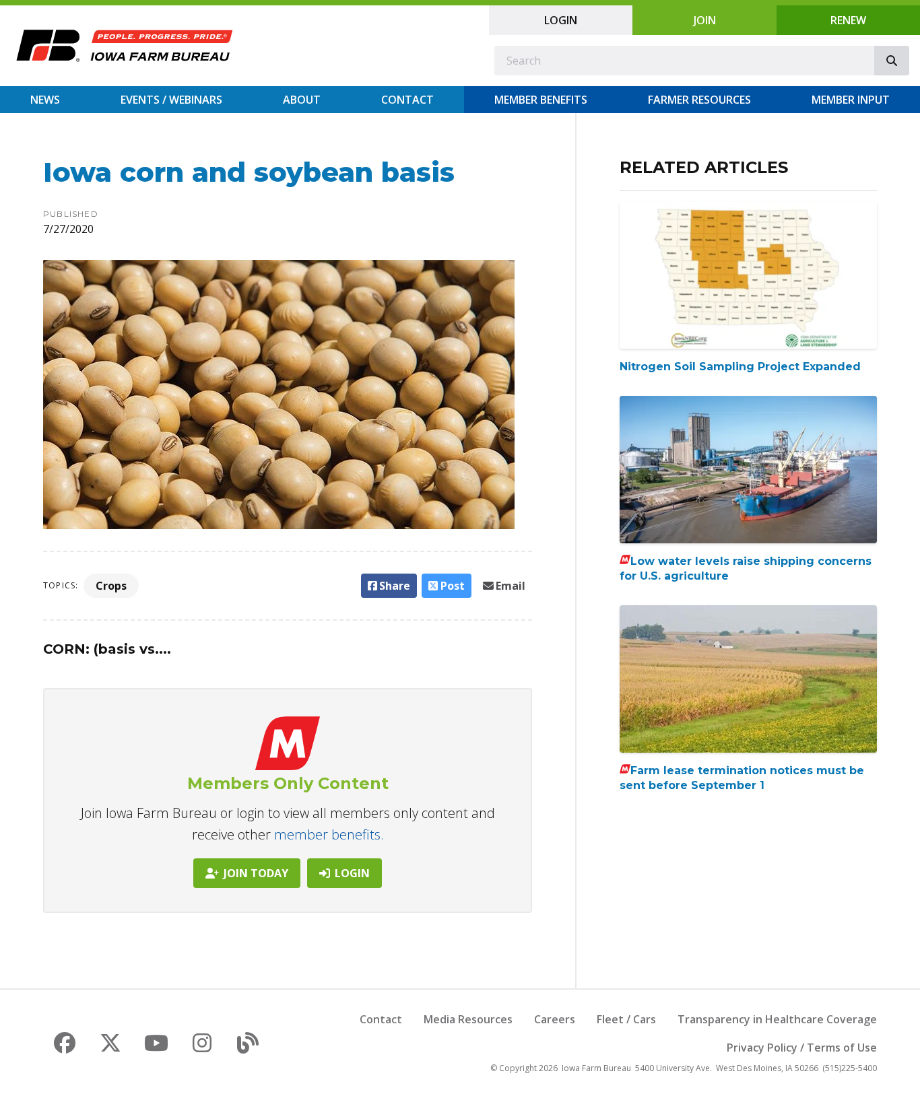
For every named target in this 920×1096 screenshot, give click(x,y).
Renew (848, 20)
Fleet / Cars (626, 1019)
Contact (407, 99)
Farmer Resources (699, 99)
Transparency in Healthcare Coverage (777, 1019)
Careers (554, 1019)
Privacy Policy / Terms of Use (802, 1047)
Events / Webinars (171, 99)
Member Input (851, 99)
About (302, 99)
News (45, 99)
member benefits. (329, 834)
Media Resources (468, 1019)
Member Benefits (540, 99)
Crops (111, 585)
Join (705, 20)
